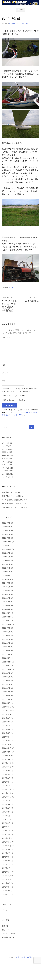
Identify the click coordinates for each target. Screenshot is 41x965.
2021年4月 (6, 737)
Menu (21, 10)
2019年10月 (6, 767)
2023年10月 (6, 624)
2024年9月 (6, 583)
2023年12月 (6, 617)
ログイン (5, 926)
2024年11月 (6, 579)
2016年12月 (6, 842)
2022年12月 (6, 662)
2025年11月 (6, 545)
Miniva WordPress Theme (25, 957)
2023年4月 (6, 647)
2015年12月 (6, 872)
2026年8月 (6, 523)
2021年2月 (6, 741)
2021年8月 (6, 722)
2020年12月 (6, 744)
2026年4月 (6, 530)
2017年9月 (6, 823)
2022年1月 (6, 703)
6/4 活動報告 (32, 300)
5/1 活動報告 (7, 503)
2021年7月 (6, 726)
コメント (6, 337)
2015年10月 (6, 879)
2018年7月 (6, 801)
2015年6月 (6, 883)
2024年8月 (6, 587)
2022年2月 (6, 699)
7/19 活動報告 (7, 443)
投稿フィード (7, 930)
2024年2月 (6, 609)
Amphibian (19, 503)
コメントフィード (9, 933)
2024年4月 (6, 602)
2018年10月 (6, 797)
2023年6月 (6, 639)
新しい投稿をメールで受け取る (14, 400)
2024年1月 (6, 613)
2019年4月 (6, 782)
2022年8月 (6, 677)
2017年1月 (6, 838)
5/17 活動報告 (7, 462)
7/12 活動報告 (7, 449)
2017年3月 (6, 834)
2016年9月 (6, 849)
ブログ (11, 287)
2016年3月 (6, 861)
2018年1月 (6, 816)
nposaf (25, 23)
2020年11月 (6, 748)
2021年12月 (6, 707)
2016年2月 (6, 864)
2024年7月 (6, 590)
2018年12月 (6, 789)
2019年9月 (6, 771)
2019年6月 (6, 778)
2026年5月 (6, 527)
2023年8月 (6, 632)
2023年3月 (6, 651)
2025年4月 (6, 568)
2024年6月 (6, 594)
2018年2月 (6, 812)
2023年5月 (6, 643)
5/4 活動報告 (7, 507)
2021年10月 (6, 714)
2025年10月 (6, 549)
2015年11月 (6, 876)
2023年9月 (6, 628)
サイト (4, 381)
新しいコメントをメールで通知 (14, 396)
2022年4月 (6, 692)
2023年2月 (6, 654)
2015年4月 (6, 887)
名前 (4, 365)
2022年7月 (6, 681)
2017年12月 (6, 819)
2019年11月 (6, 763)
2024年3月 (6, 606)
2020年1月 (6, 759)
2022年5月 (6, 688)
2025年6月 (6, 564)
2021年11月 (6, 710)
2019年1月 (6, 786)
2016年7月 (6, 853)
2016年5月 (6, 857)
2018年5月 (6, 804)
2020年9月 (6, 756)
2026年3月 (6, 534)
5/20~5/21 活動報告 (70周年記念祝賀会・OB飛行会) (10, 304)
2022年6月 (6, 684)
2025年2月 (6, 572)
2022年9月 (6, 673)
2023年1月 (6, 658)
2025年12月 (6, 542)
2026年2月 (6, 538)
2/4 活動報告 (7, 492)
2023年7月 (6, 636)
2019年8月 (6, 774)
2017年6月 (6, 827)
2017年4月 (6, 831)
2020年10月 (6, 752)
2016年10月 (6, 846)
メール (5, 373)
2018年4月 (6, 808)
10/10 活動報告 (8, 500)
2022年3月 (6, 696)
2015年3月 (6, 891)
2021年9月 (6, 718)
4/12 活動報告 (7, 474)
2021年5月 (6, 733)
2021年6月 (6, 729)
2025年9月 (6, 553)
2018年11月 (6, 793)
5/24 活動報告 (7, 456)
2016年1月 (6, 868)
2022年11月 (6, 665)
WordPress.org (8, 937)
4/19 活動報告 (7, 468)
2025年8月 (6, 557)
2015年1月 (6, 894)
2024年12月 (6, 575)
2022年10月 (6, 669)
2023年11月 (6, 620)
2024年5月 (6, 598)
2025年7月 (6, 560)
